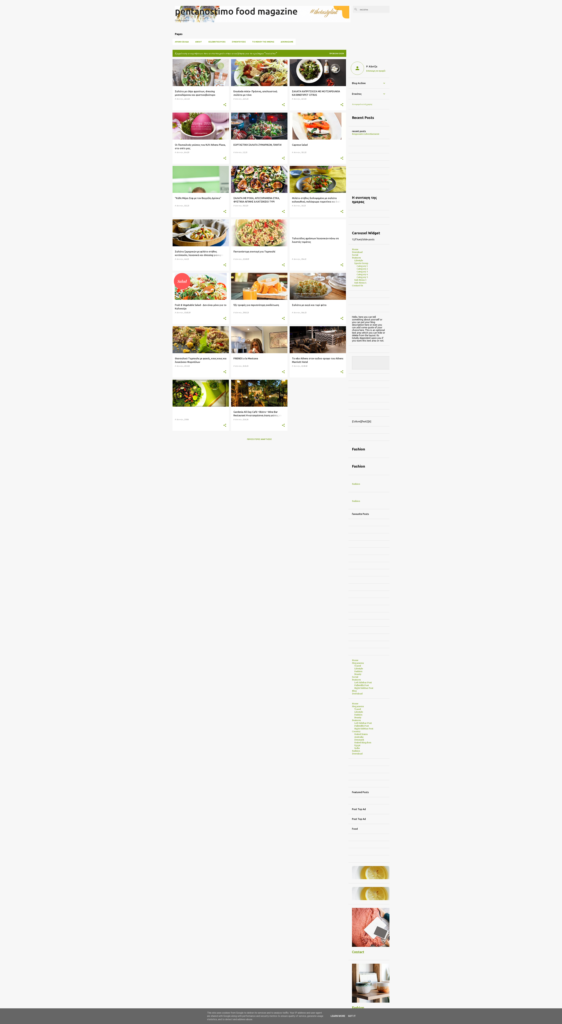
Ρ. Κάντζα (371, 66)
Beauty (357, 674)
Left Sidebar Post (363, 682)
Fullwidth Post (361, 685)
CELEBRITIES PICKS (216, 42)
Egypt (357, 745)
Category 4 (362, 274)
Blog (354, 691)
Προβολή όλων (336, 53)
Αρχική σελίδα (182, 42)
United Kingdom (362, 742)
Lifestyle (358, 260)
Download (357, 252)
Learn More (338, 1016)
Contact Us (357, 285)
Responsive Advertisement (365, 134)
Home (355, 249)
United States (361, 734)
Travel (357, 666)
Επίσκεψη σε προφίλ (375, 71)
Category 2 (362, 269)
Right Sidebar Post (363, 688)
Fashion (356, 484)
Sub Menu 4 (360, 282)
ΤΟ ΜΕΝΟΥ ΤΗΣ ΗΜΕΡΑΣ (263, 42)
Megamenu (358, 663)
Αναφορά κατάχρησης (362, 104)
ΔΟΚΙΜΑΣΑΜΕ (287, 42)
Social (355, 255)
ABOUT (198, 42)
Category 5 (362, 277)
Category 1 (362, 266)
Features (356, 257)
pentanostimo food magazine (236, 11)
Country (356, 731)
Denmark (359, 739)
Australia (358, 737)
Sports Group (361, 263)
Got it (352, 1016)
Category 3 (362, 271)
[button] (225, 105)
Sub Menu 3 (360, 280)
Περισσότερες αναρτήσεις (259, 439)
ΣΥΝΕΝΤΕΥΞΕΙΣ (239, 42)
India (357, 748)
